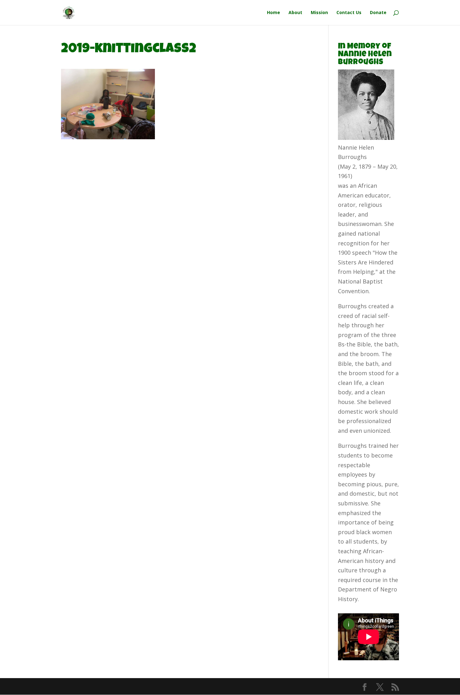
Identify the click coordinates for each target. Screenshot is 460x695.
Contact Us (348, 12)
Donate (378, 12)
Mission (319, 12)
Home (273, 12)
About (295, 12)
